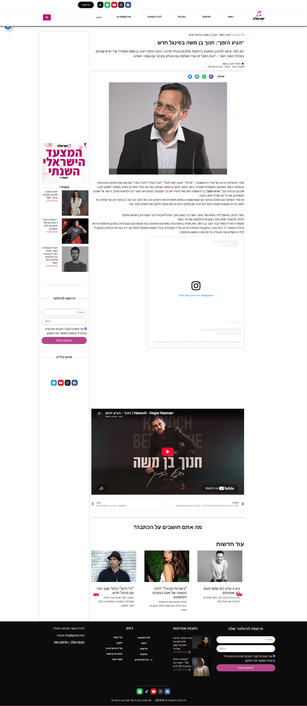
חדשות (206, 16)
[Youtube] (114, 5)
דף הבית (239, 34)
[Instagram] (121, 5)
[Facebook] (128, 5)
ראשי (230, 16)
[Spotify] (107, 5)
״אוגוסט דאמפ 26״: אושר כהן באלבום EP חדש (182, 662)
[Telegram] (54, 383)
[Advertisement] (167, 380)
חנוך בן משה (228, 63)
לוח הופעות (154, 16)
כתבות (182, 16)
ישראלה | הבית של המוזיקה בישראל (131, 700)
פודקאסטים (124, 16)
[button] (86, 5)
